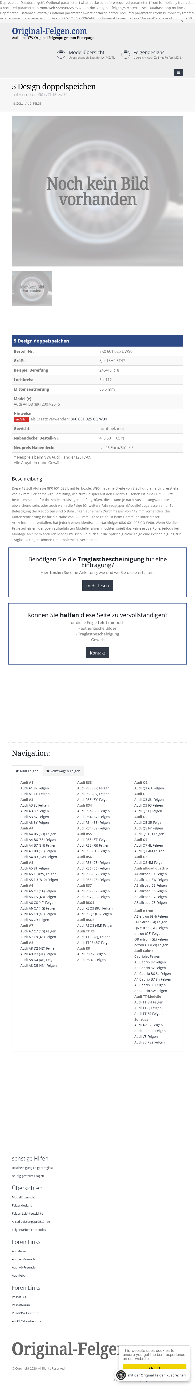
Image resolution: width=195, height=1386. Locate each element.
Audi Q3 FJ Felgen (148, 811)
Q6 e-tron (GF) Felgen (151, 928)
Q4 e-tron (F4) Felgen (150, 922)
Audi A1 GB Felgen (35, 794)
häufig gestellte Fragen (28, 1176)
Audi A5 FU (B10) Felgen (39, 879)
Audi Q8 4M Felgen (149, 862)
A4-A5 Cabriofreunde (26, 1321)
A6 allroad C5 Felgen (150, 885)
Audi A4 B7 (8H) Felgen (38, 845)
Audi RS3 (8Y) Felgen (93, 799)
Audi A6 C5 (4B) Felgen (38, 897)
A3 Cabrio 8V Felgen (150, 968)
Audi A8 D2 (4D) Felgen (38, 948)
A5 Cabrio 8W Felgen (150, 990)
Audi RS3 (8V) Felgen (93, 794)
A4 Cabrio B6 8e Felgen (152, 973)
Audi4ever (19, 1251)
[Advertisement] (50, 323)
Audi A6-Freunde (23, 1267)
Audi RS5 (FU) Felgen (93, 851)
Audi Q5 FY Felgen (148, 828)
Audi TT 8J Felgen (148, 1008)
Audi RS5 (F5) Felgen (93, 845)
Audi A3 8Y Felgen (34, 822)
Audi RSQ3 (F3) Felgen (94, 914)
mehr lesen (97, 585)
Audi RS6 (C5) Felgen (93, 862)
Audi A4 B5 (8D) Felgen (38, 834)
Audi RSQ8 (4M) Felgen (95, 925)
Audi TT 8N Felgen (148, 1002)
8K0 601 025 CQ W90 (89, 419)
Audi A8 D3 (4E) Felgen (38, 954)
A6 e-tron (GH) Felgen (151, 916)
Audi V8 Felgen (146, 1036)
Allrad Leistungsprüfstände (31, 1222)
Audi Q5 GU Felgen (149, 834)
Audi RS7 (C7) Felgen (93, 891)
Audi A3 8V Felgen (34, 816)
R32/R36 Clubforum (25, 1313)
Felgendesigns (149, 52)
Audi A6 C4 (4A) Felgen (38, 891)
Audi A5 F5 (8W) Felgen (38, 874)
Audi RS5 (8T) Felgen (93, 839)
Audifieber (19, 1275)
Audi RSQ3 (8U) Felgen (95, 908)
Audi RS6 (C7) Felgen (93, 874)
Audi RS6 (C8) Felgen (93, 879)
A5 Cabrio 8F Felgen (150, 985)
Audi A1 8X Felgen (34, 788)
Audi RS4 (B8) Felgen (93, 822)
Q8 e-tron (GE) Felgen (151, 939)
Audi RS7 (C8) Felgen (93, 897)
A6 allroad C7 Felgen (150, 897)
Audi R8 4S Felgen (91, 959)
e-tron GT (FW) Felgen (151, 945)
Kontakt (97, 653)
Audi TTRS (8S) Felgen (94, 942)
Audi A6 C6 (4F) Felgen (38, 902)
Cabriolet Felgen (147, 956)
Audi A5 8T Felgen (34, 868)
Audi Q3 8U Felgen (149, 799)
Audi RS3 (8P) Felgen (93, 788)
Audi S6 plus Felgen (150, 1030)
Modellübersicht (86, 52)
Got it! (154, 1368)
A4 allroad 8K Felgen (150, 874)
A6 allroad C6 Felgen (150, 891)
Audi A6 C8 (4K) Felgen (38, 914)
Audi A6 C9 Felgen (34, 919)
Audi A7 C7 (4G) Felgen (38, 931)
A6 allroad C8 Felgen (150, 902)
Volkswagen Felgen (64, 771)
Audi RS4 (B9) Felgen (93, 828)
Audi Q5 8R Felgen (149, 822)
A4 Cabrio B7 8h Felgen (152, 979)
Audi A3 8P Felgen (34, 811)
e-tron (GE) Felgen (148, 933)
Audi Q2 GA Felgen (149, 788)
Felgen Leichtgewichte (27, 1214)
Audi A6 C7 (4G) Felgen (38, 908)
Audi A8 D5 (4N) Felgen (38, 965)
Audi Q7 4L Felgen (148, 845)
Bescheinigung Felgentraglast (32, 1168)
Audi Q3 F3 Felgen (148, 805)
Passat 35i (19, 1297)
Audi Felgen (29, 771)
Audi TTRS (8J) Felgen (94, 937)
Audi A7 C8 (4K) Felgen (38, 937)
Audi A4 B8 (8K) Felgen (38, 851)
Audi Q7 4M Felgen (149, 851)
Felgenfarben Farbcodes (29, 1230)
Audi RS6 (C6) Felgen (93, 868)
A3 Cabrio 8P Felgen (150, 962)
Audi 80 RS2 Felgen (149, 1042)
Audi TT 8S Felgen (148, 1013)
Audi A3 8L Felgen (34, 805)
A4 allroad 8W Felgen (151, 879)
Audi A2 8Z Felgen (148, 1025)
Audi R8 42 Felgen (91, 954)
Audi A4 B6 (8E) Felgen (38, 839)
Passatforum (21, 1305)
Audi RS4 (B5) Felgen (93, 811)
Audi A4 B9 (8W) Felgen (38, 856)
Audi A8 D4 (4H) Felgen (38, 959)
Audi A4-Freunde (23, 1259)
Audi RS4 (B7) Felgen (93, 816)
